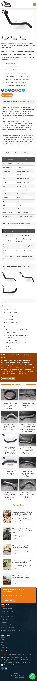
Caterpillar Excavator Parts (16, 43)
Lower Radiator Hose (16, 107)
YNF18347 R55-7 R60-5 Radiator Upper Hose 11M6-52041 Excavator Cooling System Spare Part (9, 427)
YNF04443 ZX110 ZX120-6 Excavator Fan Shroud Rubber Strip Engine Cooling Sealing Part (27, 404)
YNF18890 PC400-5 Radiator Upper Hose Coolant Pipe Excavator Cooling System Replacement (9, 496)
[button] (34, 4)
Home (3, 43)
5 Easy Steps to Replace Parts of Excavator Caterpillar (22, 562)
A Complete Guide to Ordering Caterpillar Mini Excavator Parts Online (22, 531)
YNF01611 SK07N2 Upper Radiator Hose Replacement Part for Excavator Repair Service (9, 472)
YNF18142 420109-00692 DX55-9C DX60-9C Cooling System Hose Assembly (27, 495)
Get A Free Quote (7, 95)
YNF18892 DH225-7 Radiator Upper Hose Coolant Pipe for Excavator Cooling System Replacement (27, 473)
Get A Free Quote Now (8, 378)
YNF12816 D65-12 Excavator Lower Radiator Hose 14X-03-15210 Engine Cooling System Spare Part (27, 450)
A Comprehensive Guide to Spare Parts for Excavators (20, 577)
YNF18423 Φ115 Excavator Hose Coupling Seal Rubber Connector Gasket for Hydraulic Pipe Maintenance (10, 405)
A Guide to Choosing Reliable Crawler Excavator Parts (21, 547)
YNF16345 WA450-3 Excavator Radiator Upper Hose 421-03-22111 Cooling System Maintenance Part (10, 450)
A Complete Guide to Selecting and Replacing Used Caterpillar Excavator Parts (22, 514)
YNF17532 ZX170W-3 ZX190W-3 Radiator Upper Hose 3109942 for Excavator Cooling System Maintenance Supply (27, 428)
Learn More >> (15, 522)
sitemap (21, 678)
